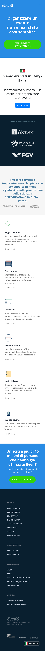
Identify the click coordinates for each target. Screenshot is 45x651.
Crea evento (13, 551)
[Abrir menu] (40, 5)
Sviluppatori (13, 585)
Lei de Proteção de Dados (18, 581)
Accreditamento (15, 524)
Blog (9, 574)
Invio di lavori (13, 520)
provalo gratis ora (22, 479)
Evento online (14, 508)
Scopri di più (22, 105)
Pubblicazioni (13, 536)
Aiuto (10, 570)
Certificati (12, 528)
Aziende (10, 532)
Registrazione (13, 512)
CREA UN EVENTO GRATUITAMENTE (22, 44)
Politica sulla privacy (17, 604)
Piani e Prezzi (13, 555)
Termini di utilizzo (15, 601)
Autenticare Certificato (18, 578)
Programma (12, 516)
